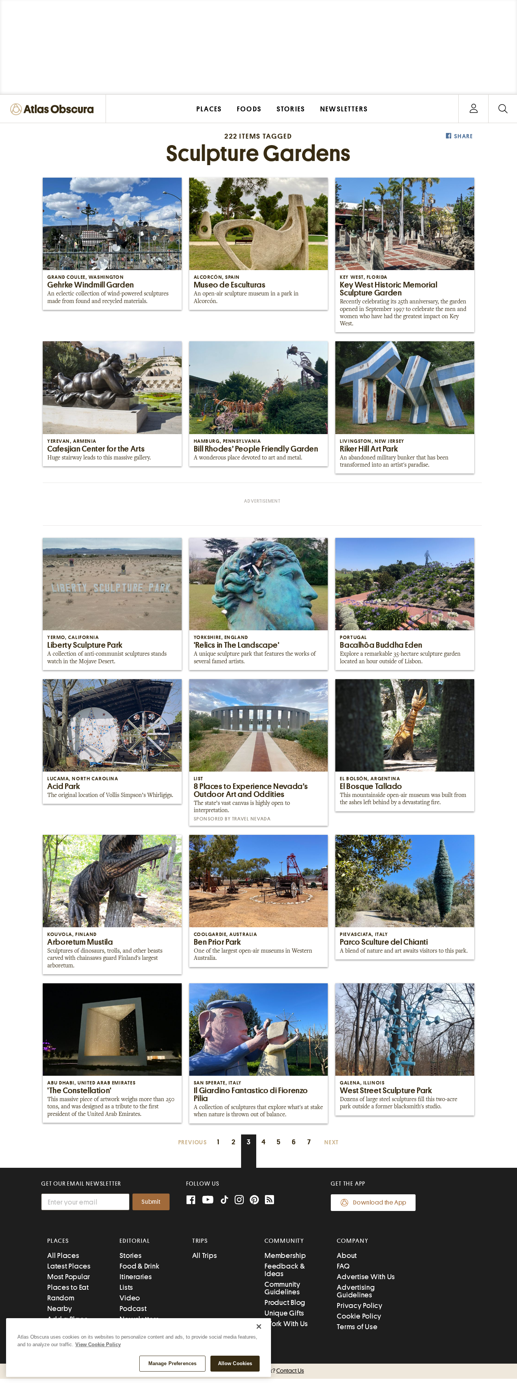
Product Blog (285, 1302)
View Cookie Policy (98, 1344)
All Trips (204, 1255)
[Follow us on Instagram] (239, 1201)
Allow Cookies (235, 1363)
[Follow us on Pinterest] (254, 1201)
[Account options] (474, 109)
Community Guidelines (283, 1288)
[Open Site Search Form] (503, 109)
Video (130, 1298)
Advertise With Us (366, 1276)
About (347, 1255)
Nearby (59, 1308)
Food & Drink (139, 1266)
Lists (126, 1287)
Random (61, 1298)
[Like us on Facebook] (190, 1201)
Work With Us (286, 1323)
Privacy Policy (360, 1305)
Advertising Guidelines (356, 1291)
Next (331, 1142)
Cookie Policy (359, 1316)
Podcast (133, 1308)
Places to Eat (68, 1287)
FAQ (343, 1266)
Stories (131, 1255)
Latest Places (69, 1266)
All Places (63, 1255)
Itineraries (136, 1276)
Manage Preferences (172, 1363)
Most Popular (68, 1276)
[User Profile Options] (473, 109)
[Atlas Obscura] (53, 109)
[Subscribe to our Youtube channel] (207, 1201)
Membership (285, 1255)
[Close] (259, 1326)
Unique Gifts (284, 1313)
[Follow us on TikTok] (224, 1201)
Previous (192, 1142)
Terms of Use (357, 1326)
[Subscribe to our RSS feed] (269, 1201)
